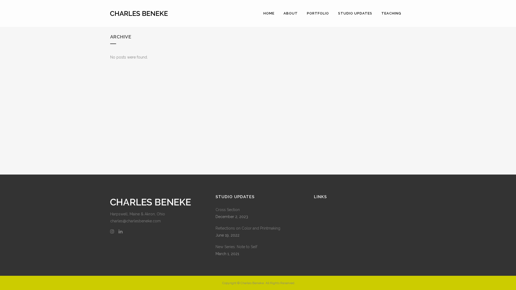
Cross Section (228, 210)
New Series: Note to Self (236, 247)
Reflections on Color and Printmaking (248, 228)
